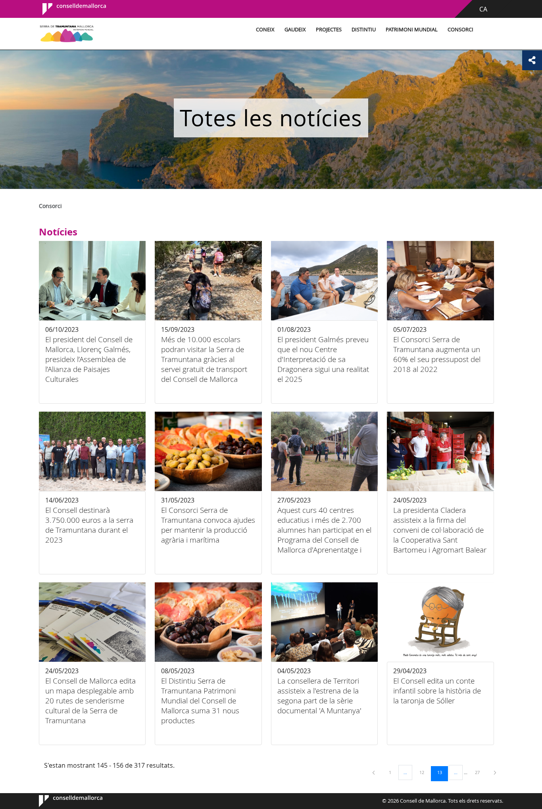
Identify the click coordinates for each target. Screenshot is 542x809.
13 (442, 772)
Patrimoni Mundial (412, 29)
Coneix (265, 29)
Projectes (329, 29)
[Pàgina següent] (495, 772)
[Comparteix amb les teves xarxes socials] (532, 60)
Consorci (460, 29)
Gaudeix (295, 29)
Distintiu (364, 29)
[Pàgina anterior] (374, 772)
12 (424, 772)
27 (480, 772)
